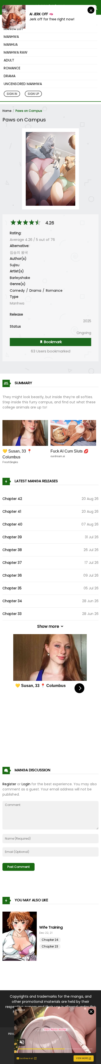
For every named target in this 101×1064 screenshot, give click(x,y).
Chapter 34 (12, 600)
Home (6, 111)
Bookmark (52, 341)
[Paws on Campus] (50, 168)
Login (26, 784)
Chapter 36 (12, 575)
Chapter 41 (11, 511)
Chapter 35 (12, 588)
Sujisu (14, 264)
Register (9, 784)
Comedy (17, 290)
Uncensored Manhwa (23, 83)
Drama (9, 75)
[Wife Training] (20, 936)
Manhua (11, 44)
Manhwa (11, 36)
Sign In (12, 94)
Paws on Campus (28, 111)
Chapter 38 (12, 549)
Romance (12, 68)
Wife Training (51, 927)
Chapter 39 (12, 537)
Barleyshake (20, 277)
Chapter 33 (12, 613)
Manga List (13, 28)
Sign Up (33, 94)
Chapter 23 (50, 946)
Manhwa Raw (15, 52)
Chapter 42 (12, 498)
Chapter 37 (12, 562)
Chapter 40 (12, 524)
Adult (9, 60)
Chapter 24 (50, 940)
